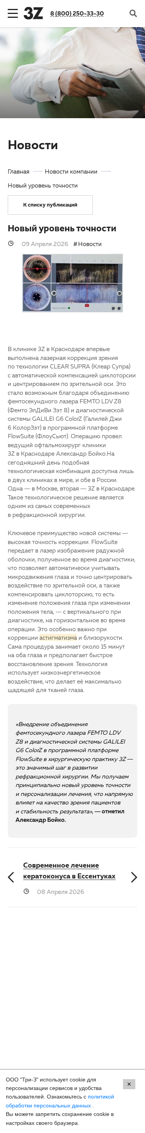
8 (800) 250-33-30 (77, 13)
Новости (90, 243)
